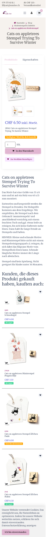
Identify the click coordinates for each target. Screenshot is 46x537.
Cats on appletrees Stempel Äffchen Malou (21, 495)
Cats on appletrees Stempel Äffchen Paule (21, 435)
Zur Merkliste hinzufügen (21, 159)
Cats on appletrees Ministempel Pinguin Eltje (19, 374)
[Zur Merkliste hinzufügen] (40, 292)
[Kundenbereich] (32, 13)
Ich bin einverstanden (15, 532)
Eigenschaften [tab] (30, 59)
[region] (23, 60)
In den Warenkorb (24, 151)
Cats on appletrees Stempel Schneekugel (17, 314)
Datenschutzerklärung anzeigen (19, 525)
